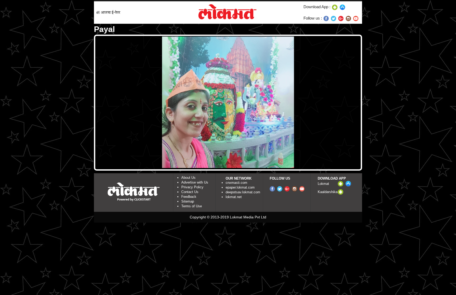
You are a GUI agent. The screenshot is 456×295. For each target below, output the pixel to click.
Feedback (188, 196)
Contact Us (189, 192)
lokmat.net (234, 197)
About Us (188, 177)
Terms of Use (191, 206)
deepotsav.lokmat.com (243, 192)
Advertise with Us (194, 182)
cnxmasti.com (236, 182)
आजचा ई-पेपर (110, 12)
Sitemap (187, 201)
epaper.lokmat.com (240, 187)
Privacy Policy (192, 187)
